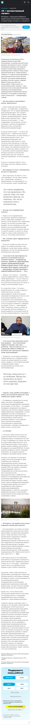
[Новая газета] (2, 2)
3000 (8, 684)
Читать (26, 27)
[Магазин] (24, 2)
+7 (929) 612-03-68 (7, 717)
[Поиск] (28, 2)
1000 (21, 684)
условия (11, 702)
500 (9, 688)
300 (21, 688)
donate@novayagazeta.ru (8, 716)
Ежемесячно (9, 677)
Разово (22, 677)
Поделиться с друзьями (14, 709)
